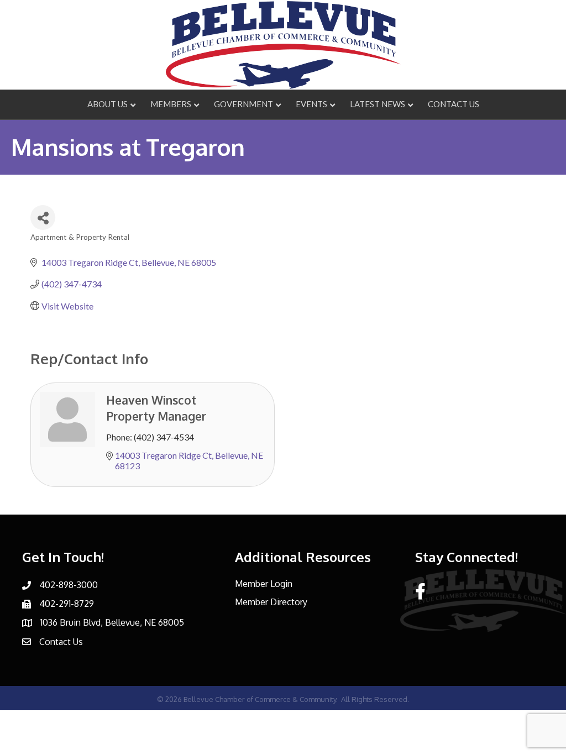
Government (243, 104)
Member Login (263, 583)
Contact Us (453, 104)
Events (311, 104)
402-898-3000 (68, 584)
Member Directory (271, 601)
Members (170, 104)
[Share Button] (42, 217)
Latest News (377, 104)
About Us (107, 104)
